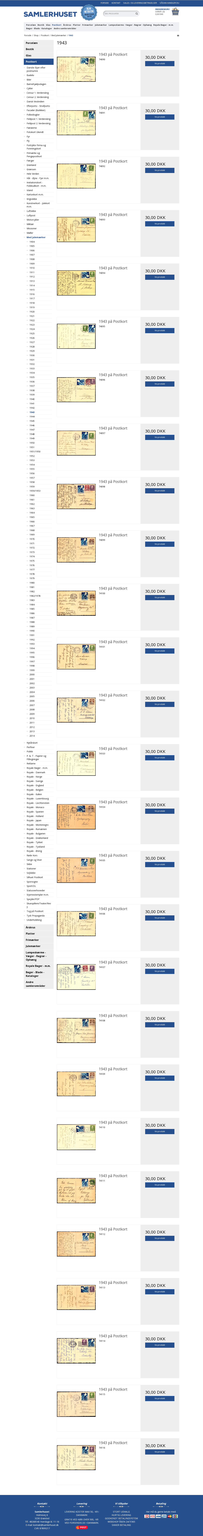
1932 (32, 364)
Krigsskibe (32, 198)
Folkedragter (33, 114)
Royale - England (35, 785)
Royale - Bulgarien (36, 833)
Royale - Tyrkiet (35, 842)
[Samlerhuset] (62, 12)
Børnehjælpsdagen (36, 84)
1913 (32, 281)
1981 (32, 587)
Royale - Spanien (35, 811)
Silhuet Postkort (35, 877)
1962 (32, 503)
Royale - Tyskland (36, 846)
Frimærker (87, 25)
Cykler (30, 88)
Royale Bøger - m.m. (163, 25)
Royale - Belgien (35, 789)
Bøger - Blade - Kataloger (39, 28)
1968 (32, 530)
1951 (32, 447)
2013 (32, 731)
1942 (32, 407)
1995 (32, 652)
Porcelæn (31, 25)
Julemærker (101, 25)
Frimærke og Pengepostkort (34, 154)
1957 (32, 477)
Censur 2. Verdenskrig (38, 97)
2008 (32, 709)
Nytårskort (32, 742)
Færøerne (32, 127)
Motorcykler (33, 219)
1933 (32, 368)
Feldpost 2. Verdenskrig (38, 123)
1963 (32, 508)
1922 (32, 320)
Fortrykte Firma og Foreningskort (36, 147)
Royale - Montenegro (38, 824)
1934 (32, 372)
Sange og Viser (34, 859)
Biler (29, 79)
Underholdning (34, 919)
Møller (30, 232)
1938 (32, 390)
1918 (32, 302)
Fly (28, 140)
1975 (32, 560)
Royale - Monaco (35, 807)
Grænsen (31, 169)
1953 (32, 460)
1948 (32, 434)
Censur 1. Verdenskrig (38, 92)
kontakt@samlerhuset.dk (46, 1524)
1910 (32, 267)
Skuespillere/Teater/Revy (39, 905)
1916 (32, 294)
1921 (32, 316)
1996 (32, 657)
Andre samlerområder (65, 28)
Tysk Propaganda (36, 915)
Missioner (32, 228)
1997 (32, 661)
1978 (32, 573)
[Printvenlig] (178, 35)
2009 (32, 713)
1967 (32, 525)
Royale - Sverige (35, 781)
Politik (30, 751)
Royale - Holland (35, 816)
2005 (32, 696)
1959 (32, 486)
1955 (32, 468)
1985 (32, 608)
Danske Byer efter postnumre (36, 69)
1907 (32, 254)
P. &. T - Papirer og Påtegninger (36, 757)
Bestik (41, 25)
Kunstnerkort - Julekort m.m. (38, 205)
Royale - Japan (34, 820)
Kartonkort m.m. (35, 194)
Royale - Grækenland (37, 837)
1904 (32, 241)
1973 (32, 552)
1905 (32, 245)
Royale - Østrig (34, 850)
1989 (32, 626)
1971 (32, 543)
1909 (32, 263)
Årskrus (67, 25)
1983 (32, 600)
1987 (32, 617)
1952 (32, 455)
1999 (32, 670)
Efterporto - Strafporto (38, 105)
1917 (32, 298)
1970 (32, 538)
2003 (32, 687)
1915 (32, 289)
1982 (32, 591)
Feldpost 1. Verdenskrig (38, 118)
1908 (32, 259)
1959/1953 (34, 490)
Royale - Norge (34, 776)
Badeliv (30, 75)
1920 (32, 311)
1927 (32, 342)
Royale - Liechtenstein (38, 802)
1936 (32, 381)
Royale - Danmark (36, 772)
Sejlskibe (31, 872)
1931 (32, 359)
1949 (32, 438)
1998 (32, 665)
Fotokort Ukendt (35, 132)
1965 (32, 517)
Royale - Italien (34, 794)
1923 (32, 324)
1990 (32, 630)
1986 (32, 613)
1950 (32, 442)
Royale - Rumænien (37, 829)
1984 (32, 604)
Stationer (31, 868)
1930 (32, 355)
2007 (32, 705)
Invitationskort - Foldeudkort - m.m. (36, 184)
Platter (77, 25)
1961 (32, 499)
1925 (32, 333)
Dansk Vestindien (35, 101)
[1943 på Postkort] (76, 69)
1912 (32, 276)
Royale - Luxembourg (38, 798)
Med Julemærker (36, 237)
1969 (32, 534)
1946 (32, 425)
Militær (30, 224)
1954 (32, 464)
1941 (32, 403)
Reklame (31, 763)
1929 (32, 350)
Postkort (56, 25)
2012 (32, 727)
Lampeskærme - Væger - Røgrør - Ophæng (130, 25)
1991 (32, 635)
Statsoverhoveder (36, 890)
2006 (32, 700)
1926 (32, 337)
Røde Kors (32, 855)
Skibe (29, 864)
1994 (32, 648)
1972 (32, 547)
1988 (32, 621)
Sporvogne (32, 881)
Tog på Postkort (35, 911)
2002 (32, 683)
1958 (32, 482)
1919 (32, 307)
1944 (32, 416)
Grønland (31, 165)
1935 (32, 377)
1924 (32, 329)
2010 (32, 718)
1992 (32, 639)
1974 (32, 556)
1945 (32, 420)
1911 (32, 272)
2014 (32, 735)
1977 (32, 569)
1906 (32, 250)
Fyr (28, 136)
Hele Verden (33, 173)
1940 (32, 399)
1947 (32, 429)
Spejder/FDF (33, 899)
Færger (30, 160)
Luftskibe (31, 210)
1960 (32, 495)
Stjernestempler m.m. (38, 894)
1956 (32, 473)
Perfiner (31, 747)
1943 (32, 412)
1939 (32, 394)
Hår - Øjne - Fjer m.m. (38, 178)
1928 (32, 346)
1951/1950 (34, 451)
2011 (32, 722)
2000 (32, 674)
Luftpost (31, 215)
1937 (32, 385)
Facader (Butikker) (36, 110)
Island (30, 190)
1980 (32, 582)
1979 (32, 578)
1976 (32, 565)
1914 (32, 285)
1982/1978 (34, 595)
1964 (32, 512)
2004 (32, 692)
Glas (48, 25)
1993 (32, 643)
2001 (32, 678)
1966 (32, 521)
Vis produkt (160, 63)
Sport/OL (31, 885)
